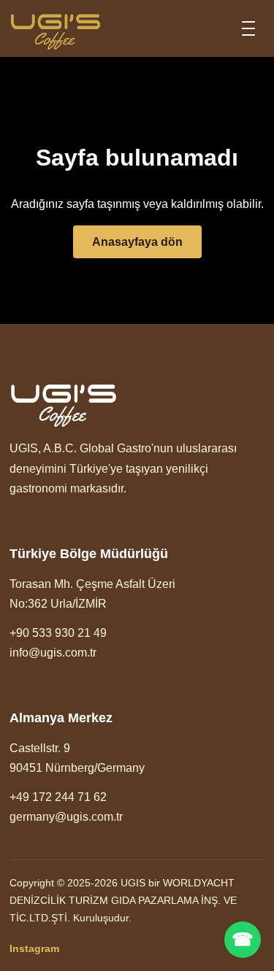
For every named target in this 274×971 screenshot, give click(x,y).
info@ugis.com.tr (52, 652)
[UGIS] (55, 28)
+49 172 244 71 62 (58, 797)
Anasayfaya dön (137, 242)
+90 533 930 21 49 (58, 633)
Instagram (34, 948)
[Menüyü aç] (248, 28)
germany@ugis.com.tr (66, 817)
